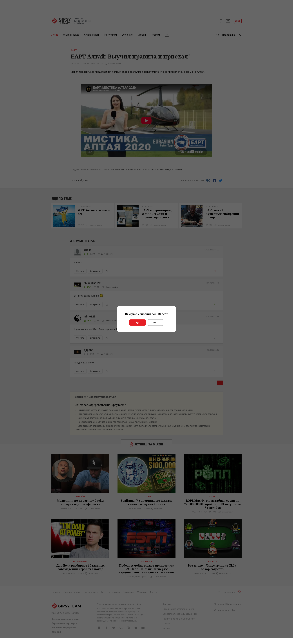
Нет (155, 322)
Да (137, 322)
